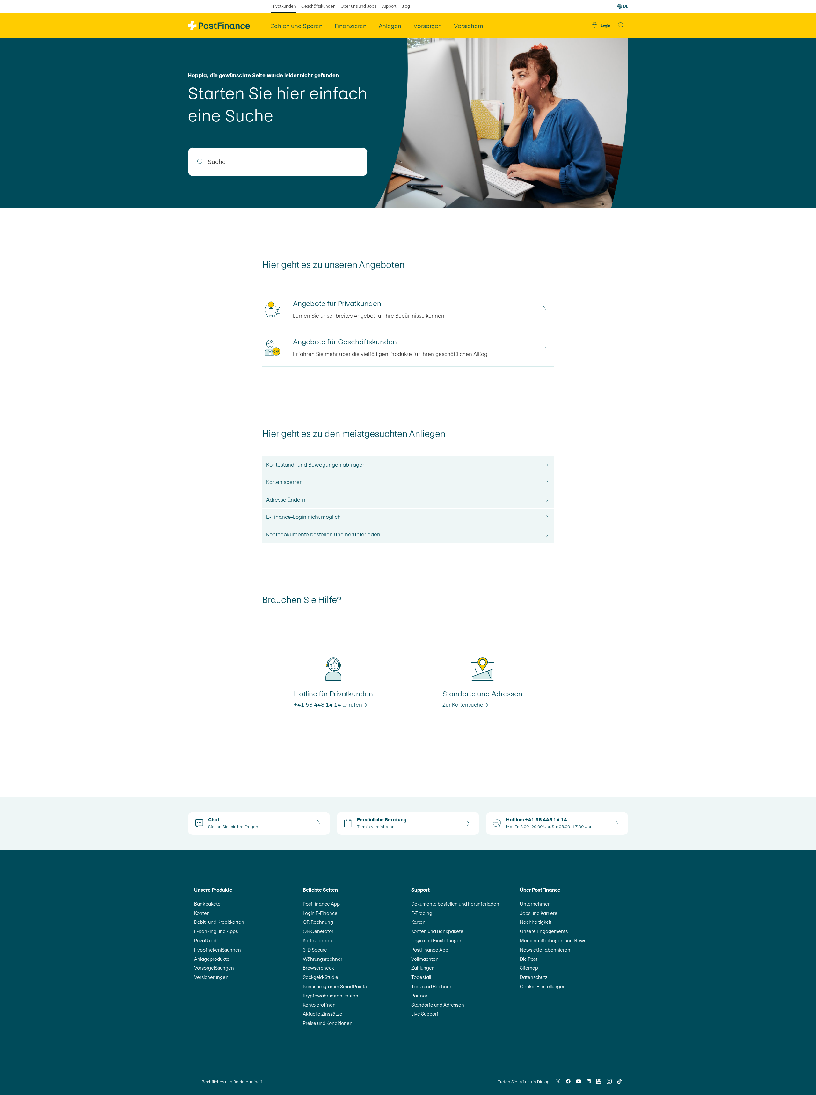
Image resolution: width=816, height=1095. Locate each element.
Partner (419, 996)
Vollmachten (425, 959)
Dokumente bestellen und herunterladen (455, 904)
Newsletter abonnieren (545, 950)
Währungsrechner (322, 959)
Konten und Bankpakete (437, 931)
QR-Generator (318, 931)
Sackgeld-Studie (320, 977)
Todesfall (421, 977)
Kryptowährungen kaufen (330, 996)
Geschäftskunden (318, 6)
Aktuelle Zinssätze (322, 1014)
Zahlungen (423, 968)
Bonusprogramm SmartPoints (335, 986)
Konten (202, 913)
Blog (405, 6)
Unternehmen (535, 904)
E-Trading (421, 913)
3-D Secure (315, 950)
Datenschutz (534, 977)
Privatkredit (206, 940)
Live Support (424, 1014)
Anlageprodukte (211, 959)
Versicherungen (211, 977)
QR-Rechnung (318, 922)
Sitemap (529, 968)
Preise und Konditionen (328, 1023)
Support (388, 6)
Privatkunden (283, 6)
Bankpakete (207, 904)
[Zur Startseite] (219, 25)
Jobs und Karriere (538, 913)
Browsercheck (318, 968)
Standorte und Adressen (437, 1005)
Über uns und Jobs (358, 6)
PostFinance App (321, 904)
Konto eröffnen (319, 1005)
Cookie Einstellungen (543, 986)
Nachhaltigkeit (535, 922)
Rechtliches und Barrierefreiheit (232, 1081)
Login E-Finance (320, 913)
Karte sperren (317, 940)
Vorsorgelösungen (214, 968)
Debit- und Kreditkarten (219, 922)
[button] (621, 25)
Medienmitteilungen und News (553, 940)
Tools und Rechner (431, 986)
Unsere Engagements (544, 931)
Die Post (528, 959)
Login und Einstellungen (437, 940)
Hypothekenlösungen (217, 950)
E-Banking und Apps (216, 931)
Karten (418, 922)
